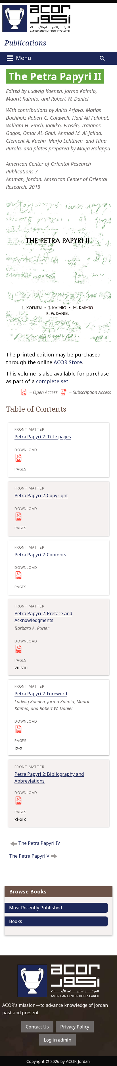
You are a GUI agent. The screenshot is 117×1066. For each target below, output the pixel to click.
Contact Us (37, 1027)
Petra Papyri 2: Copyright (41, 495)
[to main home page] (36, 18)
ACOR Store (68, 362)
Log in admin (57, 1040)
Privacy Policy (74, 1027)
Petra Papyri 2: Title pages (42, 437)
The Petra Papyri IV (39, 843)
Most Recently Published (35, 908)
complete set (52, 381)
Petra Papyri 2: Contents (40, 554)
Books (15, 921)
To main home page (58, 981)
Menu (22, 58)
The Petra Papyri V (29, 856)
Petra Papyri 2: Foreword (40, 693)
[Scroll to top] (107, 1042)
